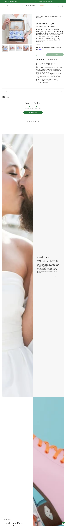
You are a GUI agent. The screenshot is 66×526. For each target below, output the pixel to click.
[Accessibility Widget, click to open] (63, 523)
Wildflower (39, 82)
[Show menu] (3, 6)
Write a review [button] (33, 112)
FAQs (4, 91)
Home (37, 15)
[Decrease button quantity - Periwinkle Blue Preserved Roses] (38, 54)
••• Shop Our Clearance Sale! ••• (11, 1)
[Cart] (62, 6)
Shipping (5, 97)
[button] (7, 6)
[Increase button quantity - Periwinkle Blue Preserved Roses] (43, 54)
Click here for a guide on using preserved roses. (48, 71)
